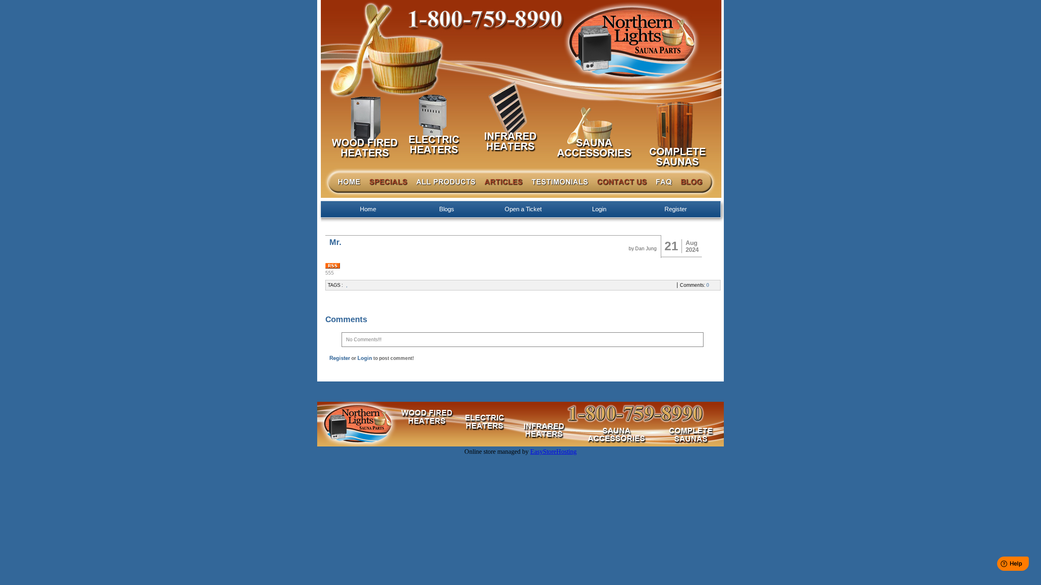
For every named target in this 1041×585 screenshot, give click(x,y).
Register (675, 209)
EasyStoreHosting (553, 451)
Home (368, 209)
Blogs (446, 209)
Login (599, 209)
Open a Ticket (523, 209)
